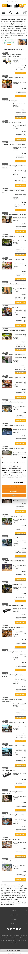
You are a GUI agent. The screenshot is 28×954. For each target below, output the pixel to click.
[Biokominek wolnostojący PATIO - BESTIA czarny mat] (7, 194)
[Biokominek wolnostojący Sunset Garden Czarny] (7, 242)
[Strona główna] (14, 6)
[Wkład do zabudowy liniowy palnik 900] (7, 654)
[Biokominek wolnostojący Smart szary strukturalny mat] (7, 867)
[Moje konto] (17, 12)
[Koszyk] (24, 12)
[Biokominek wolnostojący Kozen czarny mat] (7, 290)
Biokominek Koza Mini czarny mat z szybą (13, 144)
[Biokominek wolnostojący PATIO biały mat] (7, 359)
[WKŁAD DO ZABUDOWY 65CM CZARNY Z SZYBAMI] (7, 567)
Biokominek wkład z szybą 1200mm (11, 538)
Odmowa (14, 495)
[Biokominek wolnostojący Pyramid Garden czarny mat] (7, 170)
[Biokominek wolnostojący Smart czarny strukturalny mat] (7, 84)
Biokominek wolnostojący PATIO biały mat (13, 354)
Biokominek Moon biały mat (9, 101)
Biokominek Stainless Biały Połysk (11, 839)
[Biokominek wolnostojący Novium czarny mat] (7, 336)
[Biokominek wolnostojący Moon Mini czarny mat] (7, 679)
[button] (3, 13)
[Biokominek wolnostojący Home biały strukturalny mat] (7, 798)
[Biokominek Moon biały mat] (7, 103)
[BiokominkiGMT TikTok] (17, 929)
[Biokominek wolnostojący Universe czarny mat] (7, 384)
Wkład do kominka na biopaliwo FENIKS (13, 605)
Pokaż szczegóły (18, 482)
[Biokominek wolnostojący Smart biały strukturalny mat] (7, 408)
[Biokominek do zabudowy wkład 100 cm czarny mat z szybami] (7, 633)
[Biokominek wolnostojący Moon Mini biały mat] (7, 499)
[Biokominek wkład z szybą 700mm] (7, 125)
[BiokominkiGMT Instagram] (11, 929)
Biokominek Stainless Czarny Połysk (12, 584)
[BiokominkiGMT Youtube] (14, 929)
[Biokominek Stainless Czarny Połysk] (7, 589)
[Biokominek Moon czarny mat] (7, 312)
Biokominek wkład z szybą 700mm (11, 122)
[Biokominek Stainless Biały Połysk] (7, 844)
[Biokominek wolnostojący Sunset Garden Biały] (7, 431)
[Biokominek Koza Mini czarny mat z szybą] (7, 146)
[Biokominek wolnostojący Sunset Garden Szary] (7, 821)
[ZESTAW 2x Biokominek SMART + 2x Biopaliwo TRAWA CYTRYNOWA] (7, 60)
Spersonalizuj (13, 491)
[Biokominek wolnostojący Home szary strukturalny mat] (7, 703)
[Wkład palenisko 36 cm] (7, 774)
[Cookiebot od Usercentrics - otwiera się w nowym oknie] (20, 457)
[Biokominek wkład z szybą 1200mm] (7, 542)
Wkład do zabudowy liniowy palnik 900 (12, 652)
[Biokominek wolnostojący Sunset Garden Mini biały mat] (7, 728)
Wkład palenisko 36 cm (8, 770)
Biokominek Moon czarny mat (10, 307)
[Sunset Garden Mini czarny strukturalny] (7, 521)
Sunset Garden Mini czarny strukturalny (13, 516)
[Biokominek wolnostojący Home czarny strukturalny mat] (7, 454)
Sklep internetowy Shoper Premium (14, 953)
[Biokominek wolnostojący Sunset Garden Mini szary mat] (7, 752)
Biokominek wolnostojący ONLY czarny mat (14, 214)
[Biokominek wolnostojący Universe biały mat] (7, 266)
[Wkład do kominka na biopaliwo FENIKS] (7, 610)
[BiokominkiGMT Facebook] (8, 929)
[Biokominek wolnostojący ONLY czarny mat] (7, 219)
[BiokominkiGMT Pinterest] (20, 929)
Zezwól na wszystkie (14, 486)
